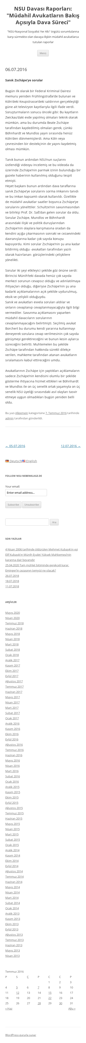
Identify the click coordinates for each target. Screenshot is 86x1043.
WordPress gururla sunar (20, 1035)
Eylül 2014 (11, 866)
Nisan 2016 (12, 766)
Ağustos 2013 (14, 935)
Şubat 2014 (12, 903)
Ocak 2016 (12, 782)
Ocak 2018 (12, 655)
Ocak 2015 (12, 845)
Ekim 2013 (12, 924)
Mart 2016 (12, 771)
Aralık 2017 (12, 660)
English (31, 461)
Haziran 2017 (13, 692)
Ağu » (71, 1008)
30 (60, 1003)
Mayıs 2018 (12, 634)
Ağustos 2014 (14, 871)
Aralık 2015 (12, 787)
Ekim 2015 (12, 797)
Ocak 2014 (12, 908)
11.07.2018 (12, 586)
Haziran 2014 (13, 882)
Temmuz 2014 (14, 877)
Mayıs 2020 (12, 613)
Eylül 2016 (11, 739)
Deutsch (15, 461)
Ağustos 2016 (14, 745)
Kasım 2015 (12, 792)
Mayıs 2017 (12, 697)
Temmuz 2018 (14, 623)
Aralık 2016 (12, 723)
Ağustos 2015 (14, 808)
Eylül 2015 (11, 803)
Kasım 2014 (12, 855)
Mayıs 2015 (12, 824)
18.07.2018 (12, 581)
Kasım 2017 (12, 665)
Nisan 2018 (12, 639)
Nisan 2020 (12, 618)
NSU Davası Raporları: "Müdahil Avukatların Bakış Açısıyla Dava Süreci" (43, 15)
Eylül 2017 (11, 676)
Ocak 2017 (12, 718)
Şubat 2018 (12, 650)
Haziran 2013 (13, 945)
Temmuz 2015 (14, 813)
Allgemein (21, 413)
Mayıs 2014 (12, 887)
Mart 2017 (12, 708)
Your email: (12, 486)
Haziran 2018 (13, 628)
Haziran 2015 (13, 818)
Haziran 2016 (13, 755)
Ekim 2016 (12, 734)
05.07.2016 (15, 446)
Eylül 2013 (11, 929)
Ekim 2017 (12, 671)
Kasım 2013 (12, 919)
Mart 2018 (12, 644)
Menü (43, 53)
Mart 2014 (12, 898)
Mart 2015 (12, 834)
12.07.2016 (71, 446)
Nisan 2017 (12, 702)
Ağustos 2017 (14, 681)
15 (49, 993)
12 (17, 993)
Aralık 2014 (12, 850)
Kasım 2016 (12, 729)
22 (49, 998)
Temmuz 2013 (14, 940)
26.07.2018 (12, 576)
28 (39, 1003)
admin (9, 418)
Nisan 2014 (12, 892)
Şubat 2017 (12, 713)
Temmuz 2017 (14, 687)
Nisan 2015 (12, 829)
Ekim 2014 (12, 861)
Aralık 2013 (12, 913)
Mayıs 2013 (12, 950)
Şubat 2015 (12, 840)
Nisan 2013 (12, 956)
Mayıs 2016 (12, 760)
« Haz (8, 1008)
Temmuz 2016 (14, 750)
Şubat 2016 (12, 776)
